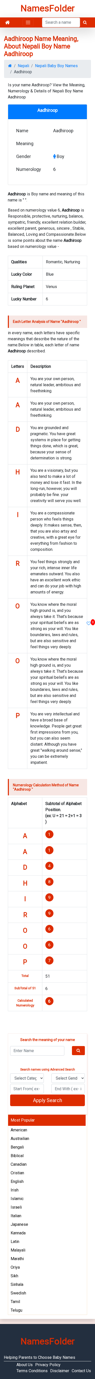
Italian (16, 1215)
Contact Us (81, 1370)
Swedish (18, 1293)
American (19, 1130)
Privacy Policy (48, 1364)
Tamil (15, 1301)
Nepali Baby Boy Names (56, 65)
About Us (24, 1364)
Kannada (18, 1233)
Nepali (23, 65)
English (17, 1181)
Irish (14, 1190)
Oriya (15, 1267)
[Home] (7, 22)
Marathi (17, 1258)
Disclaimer (59, 1370)
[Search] (78, 1050)
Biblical (17, 1155)
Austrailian (20, 1138)
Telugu (16, 1310)
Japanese (19, 1224)
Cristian (17, 1172)
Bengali (17, 1147)
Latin (15, 1241)
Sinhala (17, 1284)
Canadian (19, 1164)
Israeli (16, 1207)
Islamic (17, 1198)
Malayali (18, 1250)
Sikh (14, 1275)
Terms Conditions (32, 1370)
